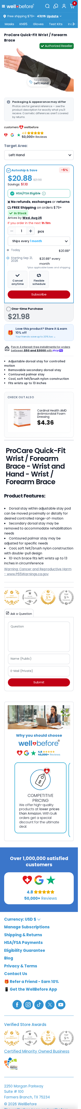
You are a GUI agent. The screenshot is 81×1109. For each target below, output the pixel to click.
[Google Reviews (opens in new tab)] (38, 879)
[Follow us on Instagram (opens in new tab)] (28, 1004)
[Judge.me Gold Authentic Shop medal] (11, 597)
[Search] (47, 6)
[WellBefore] (20, 6)
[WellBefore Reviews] (5, 135)
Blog (8, 958)
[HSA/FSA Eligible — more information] (44, 193)
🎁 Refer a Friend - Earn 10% (31, 981)
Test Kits (56, 24)
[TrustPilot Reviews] (18, 135)
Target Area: (16, 145)
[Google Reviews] (12, 135)
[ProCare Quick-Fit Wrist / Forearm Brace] (39, 69)
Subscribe (39, 294)
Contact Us (15, 974)
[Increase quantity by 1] (30, 231)
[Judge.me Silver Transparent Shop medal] (30, 597)
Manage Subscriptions (27, 927)
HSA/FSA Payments (23, 942)
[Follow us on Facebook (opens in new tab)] (17, 1004)
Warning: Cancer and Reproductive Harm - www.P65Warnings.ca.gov (37, 571)
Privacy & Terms (20, 966)
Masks (9, 24)
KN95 (23, 24)
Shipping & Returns (23, 935)
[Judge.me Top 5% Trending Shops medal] (66, 597)
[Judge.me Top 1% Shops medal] (48, 597)
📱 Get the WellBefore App (30, 989)
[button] (4, 6)
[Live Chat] (55, 6)
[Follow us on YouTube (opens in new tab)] (60, 1004)
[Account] (64, 6)
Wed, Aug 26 (32, 218)
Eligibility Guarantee (24, 950)
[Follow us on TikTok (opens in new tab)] (39, 1004)
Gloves (38, 24)
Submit (38, 682)
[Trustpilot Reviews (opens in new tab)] (50, 879)
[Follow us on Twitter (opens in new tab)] (50, 1004)
